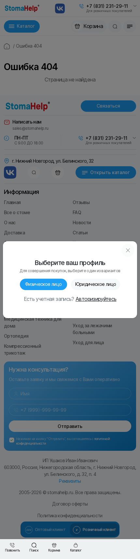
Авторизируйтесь (96, 299)
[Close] (127, 250)
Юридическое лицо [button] (95, 284)
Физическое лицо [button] (43, 284)
